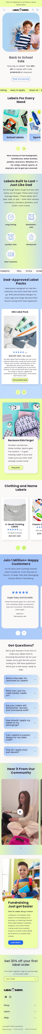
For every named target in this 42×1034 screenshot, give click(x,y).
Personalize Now (20, 380)
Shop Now (15, 468)
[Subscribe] (35, 979)
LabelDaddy (19, 1026)
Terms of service (31, 1029)
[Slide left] (18, 148)
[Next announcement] (38, 3)
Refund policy (7, 1029)
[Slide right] (24, 148)
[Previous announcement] (3, 3)
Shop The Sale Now (21, 79)
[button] (4, 10)
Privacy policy (18, 1029)
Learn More (16, 942)
